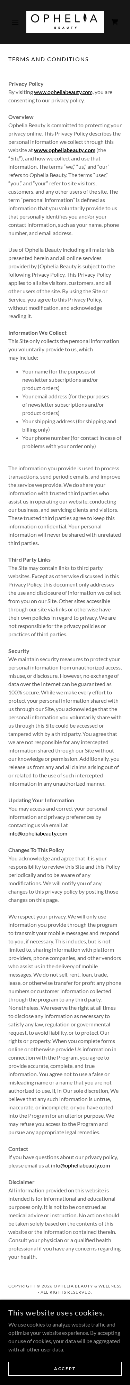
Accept (65, 1368)
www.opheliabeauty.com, (64, 92)
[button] (16, 22)
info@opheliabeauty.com (37, 833)
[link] (65, 22)
